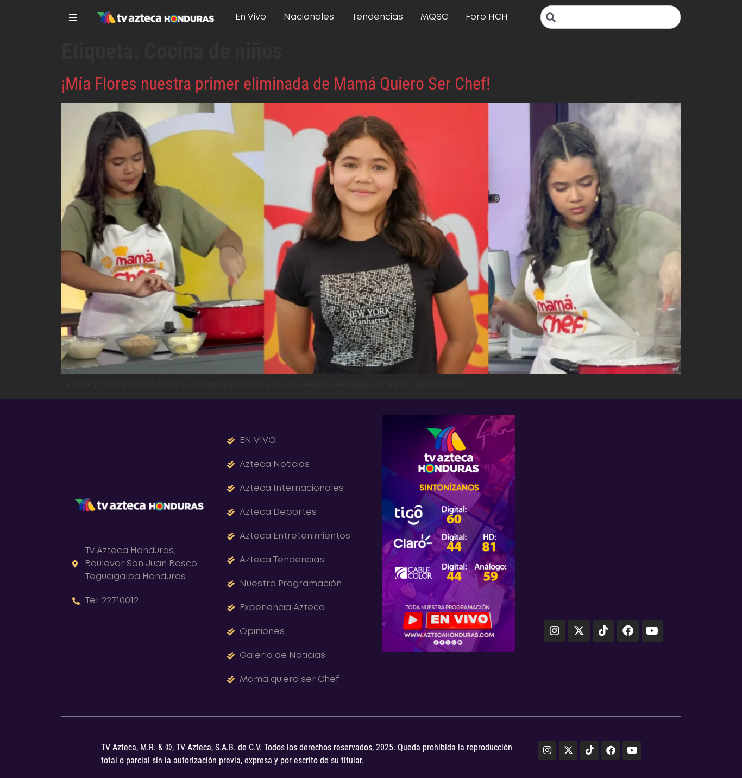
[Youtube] (652, 631)
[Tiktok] (603, 631)
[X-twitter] (579, 631)
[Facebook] (628, 631)
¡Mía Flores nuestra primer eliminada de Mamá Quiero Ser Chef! (276, 83)
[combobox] (610, 17)
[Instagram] (554, 631)
